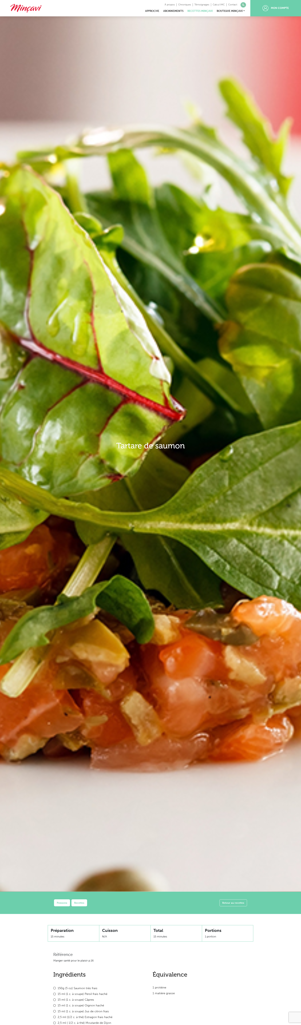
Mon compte (279, 8)
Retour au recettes (233, 902)
